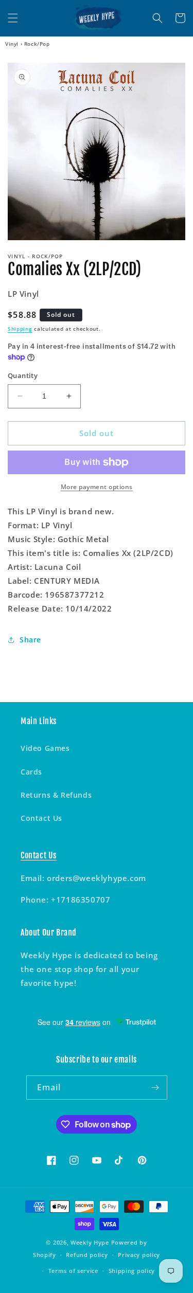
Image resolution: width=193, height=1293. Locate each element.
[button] (13, 18)
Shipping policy (132, 1270)
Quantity (23, 375)
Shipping (20, 328)
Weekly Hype (90, 1242)
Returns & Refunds (56, 795)
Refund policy (87, 1255)
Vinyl (12, 43)
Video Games (45, 748)
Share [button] (30, 639)
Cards (31, 772)
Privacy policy (139, 1255)
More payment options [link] (97, 486)
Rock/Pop (37, 43)
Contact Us (41, 818)
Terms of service (73, 1270)
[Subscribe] (155, 1087)
